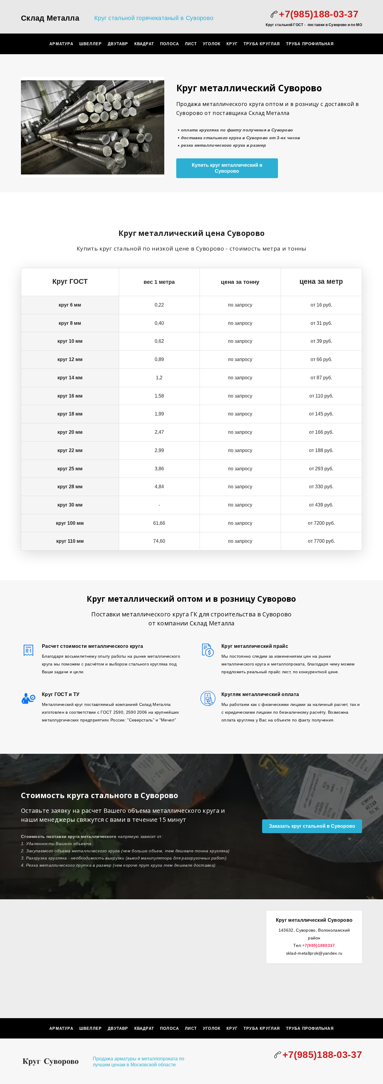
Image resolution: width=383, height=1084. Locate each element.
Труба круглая (262, 44)
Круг (232, 44)
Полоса (169, 44)
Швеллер (90, 44)
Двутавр (118, 44)
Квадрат (144, 44)
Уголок (212, 44)
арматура (61, 44)
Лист (191, 44)
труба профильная (310, 44)
